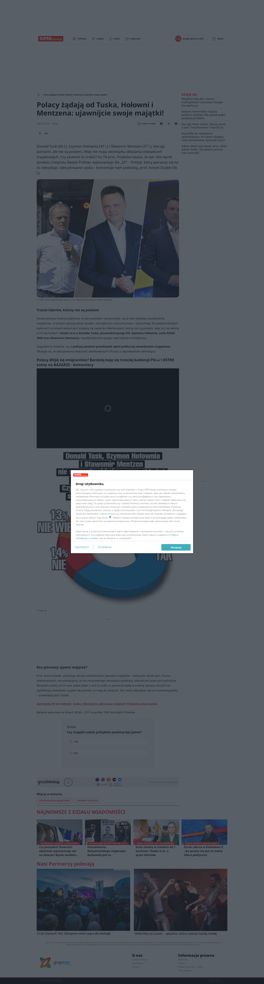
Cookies (94, 538)
